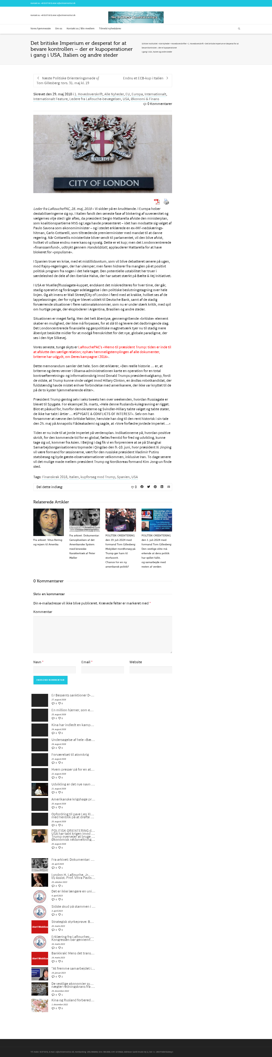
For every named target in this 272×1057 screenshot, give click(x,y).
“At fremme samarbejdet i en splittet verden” (73, 968)
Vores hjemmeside (41, 28)
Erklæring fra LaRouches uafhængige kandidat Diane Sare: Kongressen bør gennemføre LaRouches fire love (73, 938)
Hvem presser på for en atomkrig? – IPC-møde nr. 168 (73, 769)
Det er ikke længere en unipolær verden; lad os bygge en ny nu (73, 891)
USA (126, 99)
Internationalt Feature (50, 99)
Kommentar (42, 611)
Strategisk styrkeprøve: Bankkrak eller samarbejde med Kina (73, 921)
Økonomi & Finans (145, 99)
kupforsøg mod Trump (97, 477)
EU (127, 94)
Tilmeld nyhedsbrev (110, 28)
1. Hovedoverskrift (88, 94)
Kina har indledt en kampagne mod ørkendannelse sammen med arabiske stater (73, 725)
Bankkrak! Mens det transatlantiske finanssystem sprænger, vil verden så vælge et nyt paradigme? (73, 953)
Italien (74, 477)
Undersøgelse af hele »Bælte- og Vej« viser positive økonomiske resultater (73, 739)
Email (85, 662)
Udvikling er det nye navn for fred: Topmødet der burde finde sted (73, 784)
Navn (37, 662)
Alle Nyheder (114, 94)
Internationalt (155, 94)
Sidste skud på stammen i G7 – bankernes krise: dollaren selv (73, 906)
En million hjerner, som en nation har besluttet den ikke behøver (73, 710)
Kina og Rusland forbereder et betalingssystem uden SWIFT (73, 1000)
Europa (137, 94)
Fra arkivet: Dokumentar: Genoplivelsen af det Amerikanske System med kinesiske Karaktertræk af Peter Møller (73, 859)
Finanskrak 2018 (54, 477)
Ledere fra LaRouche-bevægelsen (95, 99)
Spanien (123, 477)
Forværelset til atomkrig (70, 754)
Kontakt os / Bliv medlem (81, 28)
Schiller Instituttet (149, 43)
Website (136, 662)
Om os (58, 28)
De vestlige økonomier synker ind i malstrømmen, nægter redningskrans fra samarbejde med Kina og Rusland (73, 985)
